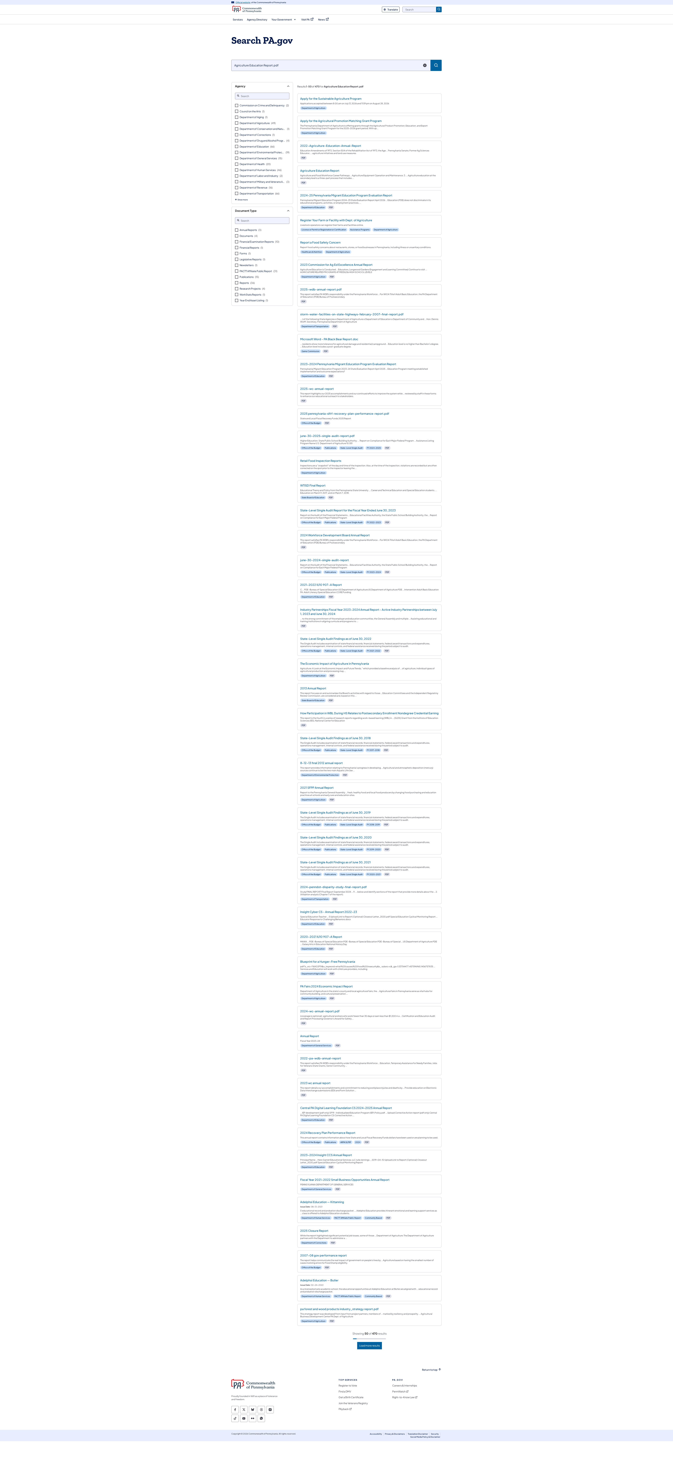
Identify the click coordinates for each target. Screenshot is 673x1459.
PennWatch (399, 1391)
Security (435, 1434)
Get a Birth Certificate (351, 1397)
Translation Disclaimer (418, 1434)
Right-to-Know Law (403, 1397)
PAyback (344, 1408)
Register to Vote (348, 1385)
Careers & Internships (404, 1385)
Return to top (429, 1369)
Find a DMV (345, 1391)
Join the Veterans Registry (353, 1403)
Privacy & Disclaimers (395, 1434)
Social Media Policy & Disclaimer (425, 1437)
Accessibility (376, 1434)
